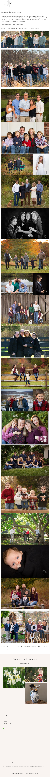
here (22, 24)
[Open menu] (46, 4)
